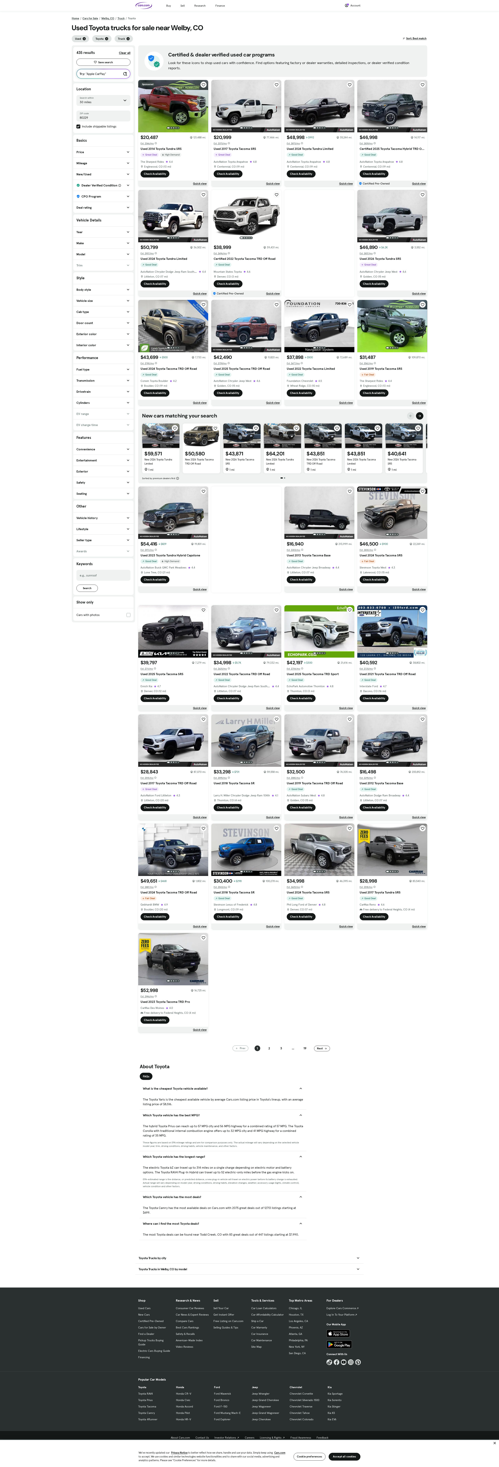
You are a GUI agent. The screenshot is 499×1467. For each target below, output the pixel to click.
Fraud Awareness (300, 1437)
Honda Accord (184, 1406)
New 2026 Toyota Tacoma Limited (361, 461)
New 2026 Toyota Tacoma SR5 (240, 461)
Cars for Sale (90, 18)
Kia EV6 (332, 1419)
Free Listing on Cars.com (228, 1321)
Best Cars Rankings (187, 1327)
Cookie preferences (309, 1456)
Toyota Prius (145, 1400)
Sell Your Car (221, 1308)
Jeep (255, 1387)
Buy (168, 5)
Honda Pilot (183, 1413)
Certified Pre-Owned (151, 1321)
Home (75, 18)
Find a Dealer (146, 1334)
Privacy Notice (179, 1452)
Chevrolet (296, 1387)
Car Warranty (259, 1327)
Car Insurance (259, 1334)
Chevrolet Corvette (301, 1393)
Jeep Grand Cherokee (265, 1400)
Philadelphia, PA (298, 1340)
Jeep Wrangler (260, 1393)
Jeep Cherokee (261, 1419)
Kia (330, 1387)
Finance (220, 5)
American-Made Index (189, 1340)
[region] (249, 1453)
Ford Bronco (221, 1400)
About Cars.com (180, 1437)
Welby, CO (107, 18)
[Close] (494, 1443)
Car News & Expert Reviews (192, 1314)
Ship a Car (257, 1321)
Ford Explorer (222, 1419)
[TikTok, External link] (329, 1362)
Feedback (322, 1437)
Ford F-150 (220, 1406)
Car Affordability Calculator (267, 1314)
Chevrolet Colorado (301, 1419)
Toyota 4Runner (147, 1419)
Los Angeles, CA (298, 1321)
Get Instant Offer (223, 1314)
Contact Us (202, 1437)
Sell (182, 5)
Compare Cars (184, 1321)
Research (200, 5)
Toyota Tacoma (147, 1406)
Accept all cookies (344, 1456)
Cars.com (279, 1452)
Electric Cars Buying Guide (154, 1351)
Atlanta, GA (295, 1334)
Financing (144, 1357)
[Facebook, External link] (336, 1362)
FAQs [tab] (146, 1076)
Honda (180, 1387)
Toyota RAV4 (145, 1393)
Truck (121, 18)
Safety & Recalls (185, 1334)
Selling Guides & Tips (225, 1327)
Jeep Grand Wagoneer (265, 1413)
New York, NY (296, 1346)
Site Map (256, 1346)
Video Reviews (184, 1346)
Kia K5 (331, 1413)
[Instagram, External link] (351, 1362)
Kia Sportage (335, 1393)
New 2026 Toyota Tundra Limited (158, 461)
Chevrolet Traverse (301, 1406)
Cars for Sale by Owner (152, 1327)
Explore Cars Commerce (341, 1308)
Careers (249, 1437)
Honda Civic (183, 1400)
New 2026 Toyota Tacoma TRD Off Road (199, 461)
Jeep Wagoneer (261, 1406)
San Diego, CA (297, 1353)
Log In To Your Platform (340, 1314)
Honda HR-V (183, 1419)
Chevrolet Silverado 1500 (304, 1400)
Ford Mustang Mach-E (227, 1413)
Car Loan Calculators (263, 1308)
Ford (217, 1387)
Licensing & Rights (270, 1437)
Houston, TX (296, 1314)
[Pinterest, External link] (358, 1362)
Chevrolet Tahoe (300, 1413)
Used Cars (144, 1308)
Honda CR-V (183, 1393)
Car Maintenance (261, 1340)
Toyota (142, 1387)
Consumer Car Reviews (190, 1308)
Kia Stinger (334, 1406)
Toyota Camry (146, 1413)
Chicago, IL (295, 1308)
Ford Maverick (222, 1393)
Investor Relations (225, 1437)
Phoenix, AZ (296, 1327)
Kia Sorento (335, 1400)
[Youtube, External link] (344, 1362)
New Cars (144, 1314)
